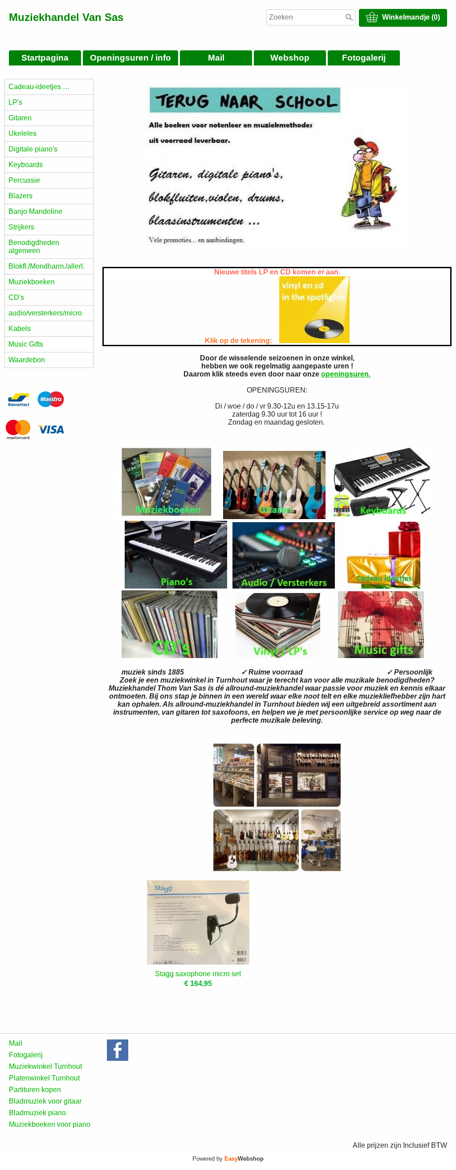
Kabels (19, 328)
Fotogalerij (364, 57)
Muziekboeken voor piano (49, 1124)
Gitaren (20, 118)
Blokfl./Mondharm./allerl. (46, 266)
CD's (16, 297)
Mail (216, 57)
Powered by (228, 1158)
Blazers (20, 196)
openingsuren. (345, 374)
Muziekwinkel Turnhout (45, 1066)
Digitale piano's (32, 149)
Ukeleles (22, 133)
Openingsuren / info (130, 57)
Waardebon (26, 360)
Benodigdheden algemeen (33, 246)
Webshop (289, 57)
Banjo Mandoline (35, 211)
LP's (15, 102)
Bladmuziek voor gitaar (45, 1101)
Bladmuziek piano (37, 1113)
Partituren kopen (35, 1089)
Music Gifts (25, 344)
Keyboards (25, 164)
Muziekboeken (31, 282)
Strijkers (21, 227)
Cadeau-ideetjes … (39, 86)
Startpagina (45, 57)
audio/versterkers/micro (45, 313)
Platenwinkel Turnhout (44, 1078)
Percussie (24, 180)
